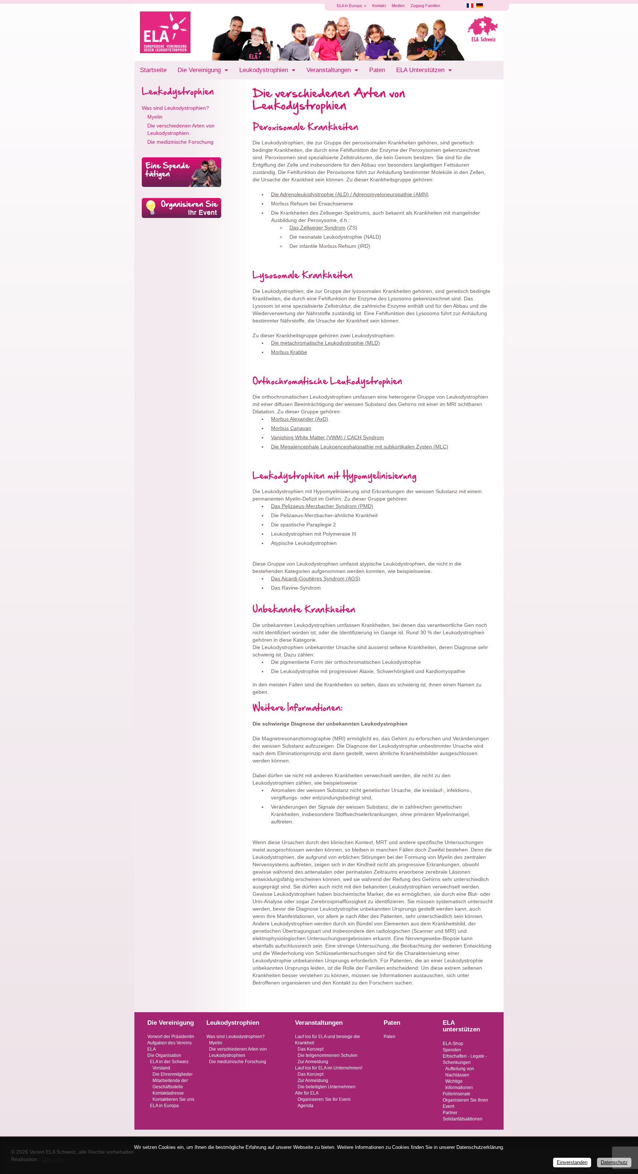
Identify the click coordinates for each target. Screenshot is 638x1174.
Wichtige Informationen (459, 1084)
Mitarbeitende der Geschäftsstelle (170, 1083)
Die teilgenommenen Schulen (327, 1055)
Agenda (305, 1105)
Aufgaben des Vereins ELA (169, 1046)
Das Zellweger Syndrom (317, 228)
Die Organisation (164, 1055)
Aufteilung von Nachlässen (459, 1072)
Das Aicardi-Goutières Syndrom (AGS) (315, 578)
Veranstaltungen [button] (329, 70)
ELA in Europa (164, 1105)
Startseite (153, 70)
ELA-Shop (453, 1043)
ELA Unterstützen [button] (421, 70)
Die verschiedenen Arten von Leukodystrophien (181, 129)
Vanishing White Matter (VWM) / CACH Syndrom (327, 437)
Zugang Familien (425, 5)
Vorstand (161, 1068)
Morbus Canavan (291, 428)
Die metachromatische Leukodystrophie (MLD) (325, 343)
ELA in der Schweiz (169, 1061)
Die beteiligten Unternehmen (327, 1086)
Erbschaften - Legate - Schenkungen (465, 1059)
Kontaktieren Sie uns (173, 1099)
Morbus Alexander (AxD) (299, 419)
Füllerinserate (456, 1093)
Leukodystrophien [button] (264, 70)
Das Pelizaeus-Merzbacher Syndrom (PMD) (322, 506)
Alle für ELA (307, 1093)
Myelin (154, 117)
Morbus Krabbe (289, 352)
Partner (450, 1112)
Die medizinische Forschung (180, 142)
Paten (377, 70)
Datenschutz (614, 1162)
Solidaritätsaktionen (463, 1119)
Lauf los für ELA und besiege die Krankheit (327, 1039)
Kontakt (379, 5)
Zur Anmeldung (313, 1061)
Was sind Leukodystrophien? (175, 108)
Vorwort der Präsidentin (170, 1036)
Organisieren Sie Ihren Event (465, 1103)
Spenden (452, 1049)
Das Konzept (310, 1049)
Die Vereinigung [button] (200, 70)
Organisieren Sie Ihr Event (324, 1099)
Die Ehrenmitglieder (172, 1074)
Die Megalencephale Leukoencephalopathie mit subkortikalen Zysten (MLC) (359, 447)
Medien (398, 5)
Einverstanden (572, 1162)
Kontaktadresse (168, 1093)
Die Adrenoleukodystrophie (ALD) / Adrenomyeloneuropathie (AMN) (350, 194)
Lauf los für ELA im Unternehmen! (328, 1068)
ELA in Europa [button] (350, 5)
